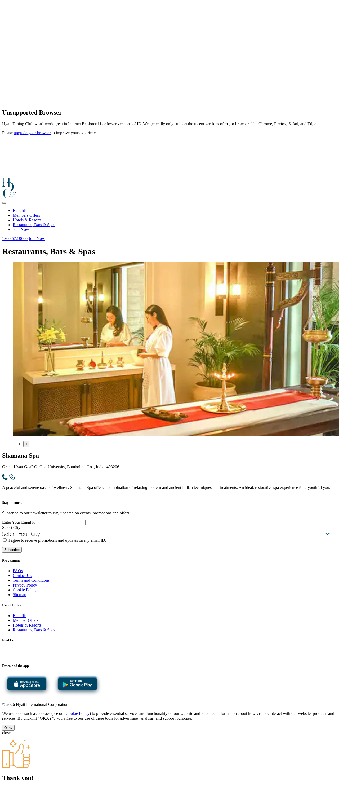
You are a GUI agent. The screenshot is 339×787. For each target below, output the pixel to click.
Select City (11, 527)
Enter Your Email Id (18, 522)
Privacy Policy (25, 585)
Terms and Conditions (31, 580)
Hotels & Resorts (27, 220)
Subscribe (12, 550)
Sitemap (19, 594)
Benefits (19, 210)
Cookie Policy (25, 590)
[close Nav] (4, 203)
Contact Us (22, 575)
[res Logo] (9, 196)
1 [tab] (26, 444)
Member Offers (25, 620)
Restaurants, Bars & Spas (34, 224)
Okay (8, 728)
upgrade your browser (32, 132)
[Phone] (5, 478)
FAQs (18, 571)
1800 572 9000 (15, 238)
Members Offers (26, 215)
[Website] (12, 478)
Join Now (21, 229)
